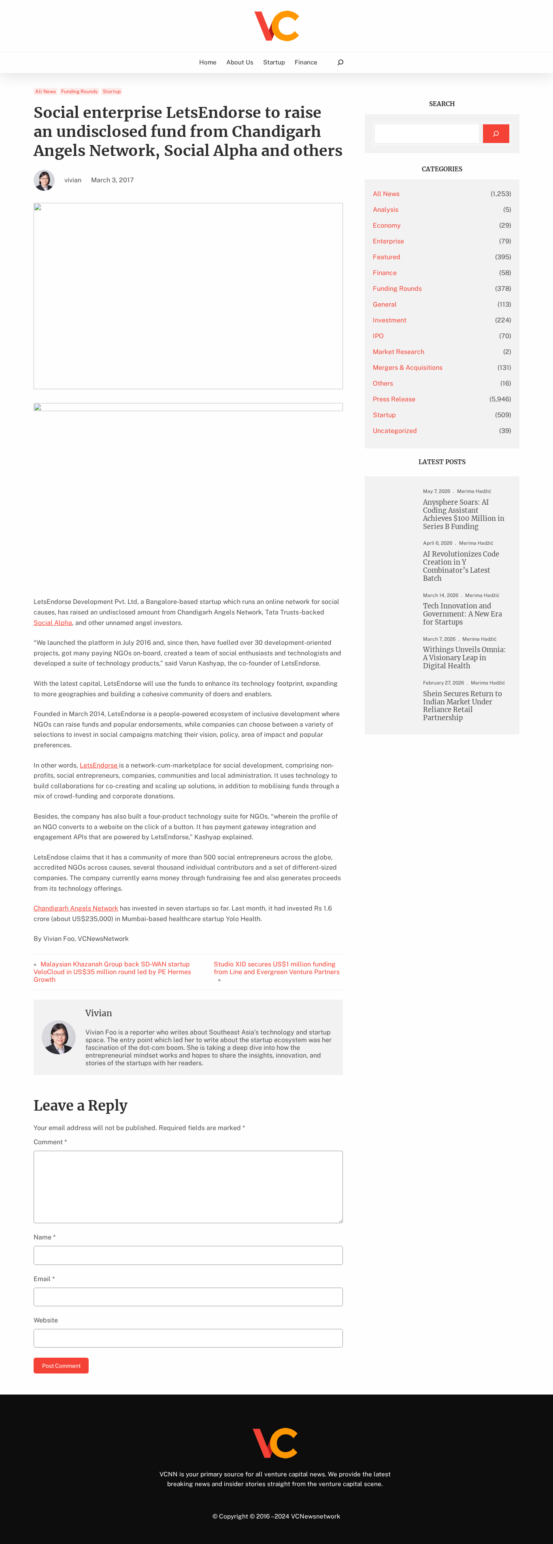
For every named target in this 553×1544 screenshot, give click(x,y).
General (385, 304)
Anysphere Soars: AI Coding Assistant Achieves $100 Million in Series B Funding (463, 515)
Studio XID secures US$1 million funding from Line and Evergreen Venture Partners (277, 968)
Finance (385, 273)
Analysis (385, 209)
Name (44, 1237)
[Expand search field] (340, 62)
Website (46, 1320)
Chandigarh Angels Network (76, 908)
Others (383, 383)
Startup (112, 91)
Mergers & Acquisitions (407, 367)
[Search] (496, 133)
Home (208, 62)
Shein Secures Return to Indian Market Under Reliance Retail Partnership (462, 706)
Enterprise (388, 241)
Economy (387, 225)
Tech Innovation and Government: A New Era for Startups (462, 614)
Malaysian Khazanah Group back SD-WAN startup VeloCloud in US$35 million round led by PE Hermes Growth (112, 971)
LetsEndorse (99, 765)
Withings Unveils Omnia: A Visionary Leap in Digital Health (464, 658)
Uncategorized (395, 431)
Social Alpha (53, 623)
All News (45, 91)
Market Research (398, 352)
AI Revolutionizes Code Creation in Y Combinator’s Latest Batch (461, 566)
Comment (50, 1142)
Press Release (394, 399)
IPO (378, 336)
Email (44, 1279)
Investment (389, 320)
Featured (386, 257)
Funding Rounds (79, 91)
